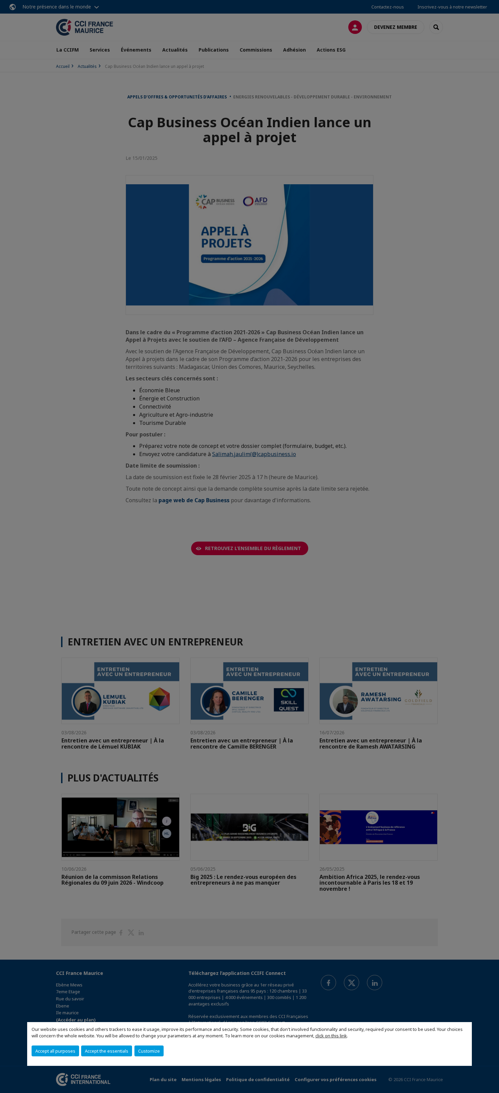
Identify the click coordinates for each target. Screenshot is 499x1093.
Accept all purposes (55, 1051)
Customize (149, 1051)
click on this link (331, 1036)
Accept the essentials (106, 1051)
